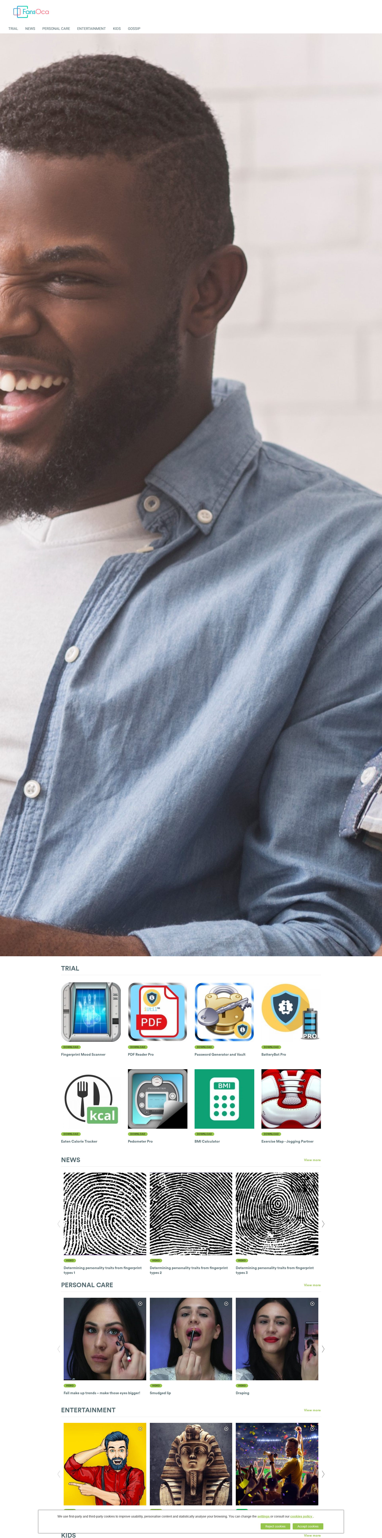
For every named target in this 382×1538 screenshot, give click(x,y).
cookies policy (301, 1516)
